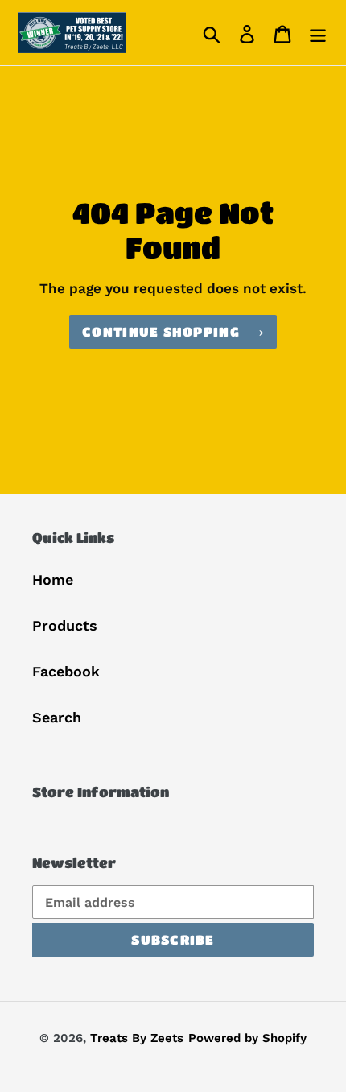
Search (56, 717)
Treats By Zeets (136, 1038)
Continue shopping (161, 331)
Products (64, 625)
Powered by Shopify (247, 1038)
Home (52, 579)
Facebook (66, 671)
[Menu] (318, 33)
